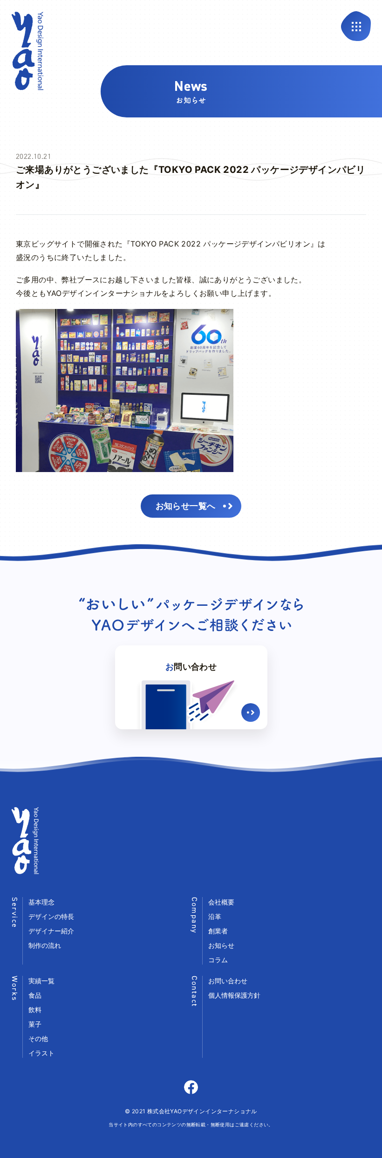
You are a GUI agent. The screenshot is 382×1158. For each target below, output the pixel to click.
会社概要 (221, 902)
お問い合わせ (227, 981)
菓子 (34, 1024)
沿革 (214, 916)
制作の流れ (44, 945)
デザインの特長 (51, 916)
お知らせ (221, 945)
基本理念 (41, 902)
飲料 (34, 1010)
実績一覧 (41, 981)
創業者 (218, 931)
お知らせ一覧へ (186, 506)
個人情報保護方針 (234, 995)
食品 (34, 995)
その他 (38, 1038)
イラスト (41, 1053)
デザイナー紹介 (51, 931)
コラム (218, 960)
